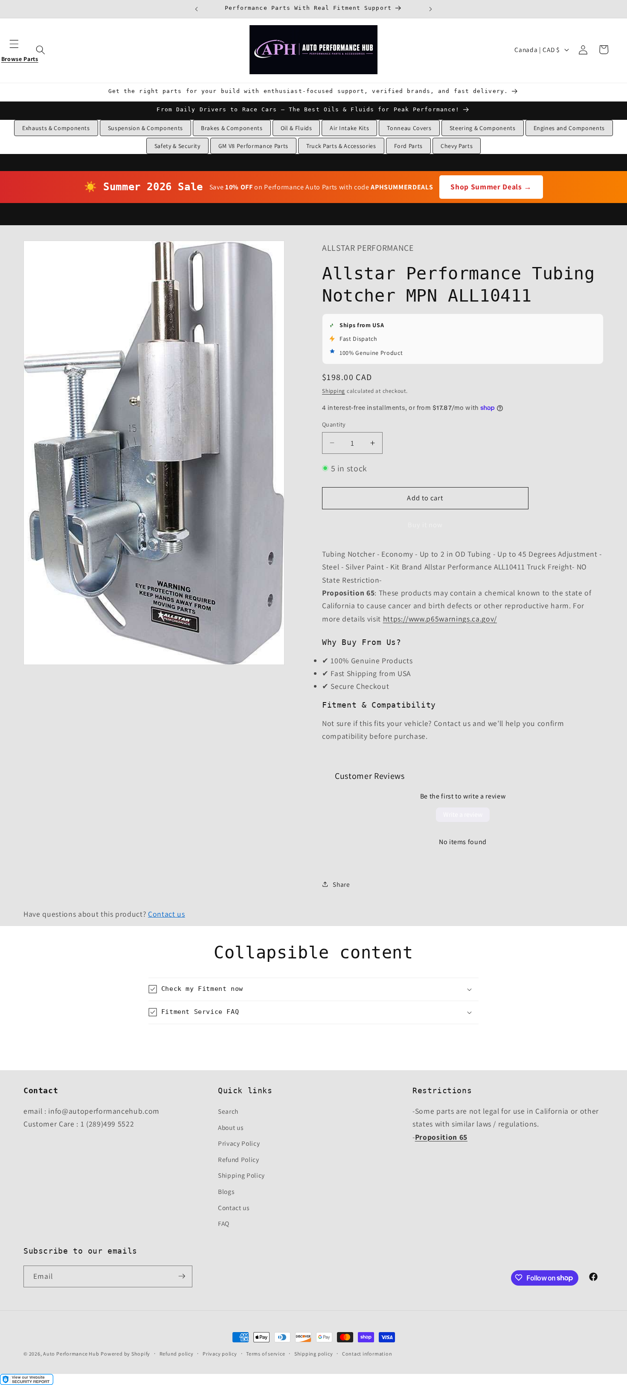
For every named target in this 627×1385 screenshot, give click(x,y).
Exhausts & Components (56, 128)
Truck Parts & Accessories (341, 146)
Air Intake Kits (349, 128)
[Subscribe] (181, 1276)
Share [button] (341, 884)
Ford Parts (408, 146)
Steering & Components (483, 128)
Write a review (462, 814)
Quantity (334, 424)
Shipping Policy (241, 1175)
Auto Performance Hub (71, 1353)
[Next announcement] (430, 9)
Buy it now (425, 524)
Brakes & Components (232, 128)
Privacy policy (220, 1353)
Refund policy (177, 1353)
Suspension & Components (145, 128)
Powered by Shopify (125, 1353)
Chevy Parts (457, 146)
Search (228, 1111)
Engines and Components (569, 128)
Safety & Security (177, 146)
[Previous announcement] (196, 9)
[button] (19, 49)
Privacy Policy (239, 1143)
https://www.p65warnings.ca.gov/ (440, 618)
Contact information (367, 1353)
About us (230, 1127)
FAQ (223, 1223)
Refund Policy (238, 1159)
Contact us (166, 914)
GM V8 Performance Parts (253, 146)
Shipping (333, 390)
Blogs (226, 1191)
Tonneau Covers (409, 128)
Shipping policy (313, 1353)
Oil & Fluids (296, 128)
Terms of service (265, 1353)
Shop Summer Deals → (491, 187)
